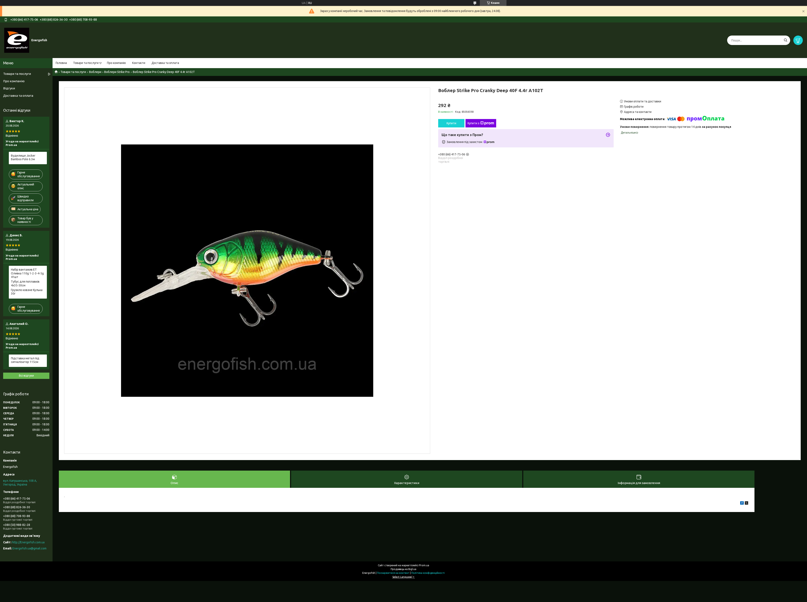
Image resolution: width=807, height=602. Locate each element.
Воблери (95, 72)
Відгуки (9, 88)
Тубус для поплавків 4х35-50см (25, 283)
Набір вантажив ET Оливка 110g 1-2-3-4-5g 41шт (27, 273)
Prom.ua (424, 565)
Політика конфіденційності (428, 573)
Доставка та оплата (165, 63)
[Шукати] (785, 40)
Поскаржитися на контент (393, 573)
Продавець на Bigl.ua (403, 569)
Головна (61, 63)
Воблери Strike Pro (117, 72)
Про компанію (116, 63)
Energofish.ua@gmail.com (29, 548)
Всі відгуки (26, 375)
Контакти (138, 63)
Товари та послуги (86, 63)
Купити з (473, 123)
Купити (451, 123)
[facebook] (742, 503)
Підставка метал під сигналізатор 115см (25, 360)
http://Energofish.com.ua (28, 542)
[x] (746, 503)
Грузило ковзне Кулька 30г (26, 291)
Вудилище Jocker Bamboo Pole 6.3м (23, 157)
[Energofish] (16, 40)
